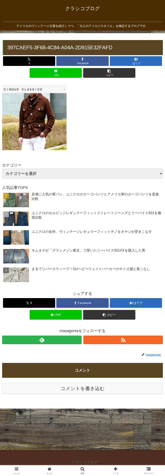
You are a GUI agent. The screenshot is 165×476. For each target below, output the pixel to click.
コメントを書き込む (83, 388)
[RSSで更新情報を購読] (123, 340)
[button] (109, 73)
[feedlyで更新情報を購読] (42, 340)
